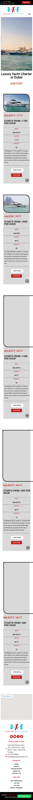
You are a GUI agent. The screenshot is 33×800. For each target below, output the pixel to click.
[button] (29, 14)
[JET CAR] (16, 785)
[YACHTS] (16, 766)
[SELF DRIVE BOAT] (16, 781)
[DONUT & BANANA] (16, 788)
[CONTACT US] (16, 773)
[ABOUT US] (16, 771)
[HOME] (16, 764)
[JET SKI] (16, 783)
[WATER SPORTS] (16, 769)
